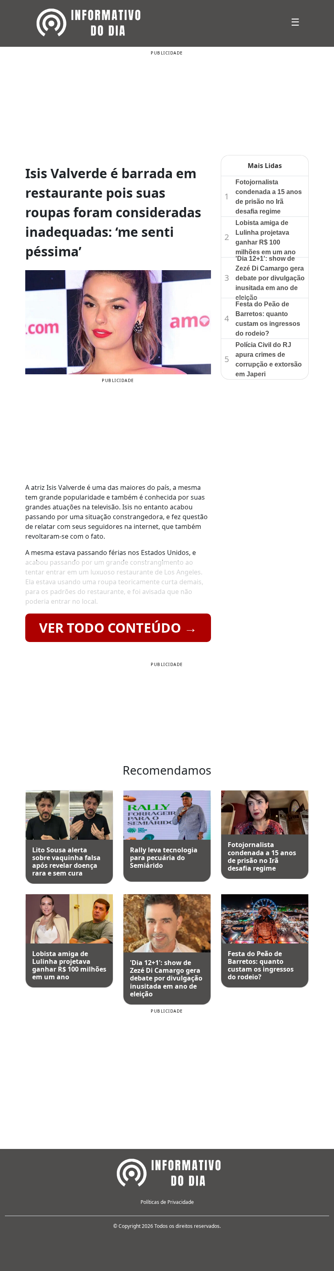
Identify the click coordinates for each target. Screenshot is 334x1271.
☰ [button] (295, 21)
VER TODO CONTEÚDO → (118, 627)
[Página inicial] (167, 1171)
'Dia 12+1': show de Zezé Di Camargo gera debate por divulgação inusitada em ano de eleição (270, 278)
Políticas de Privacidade (167, 1202)
